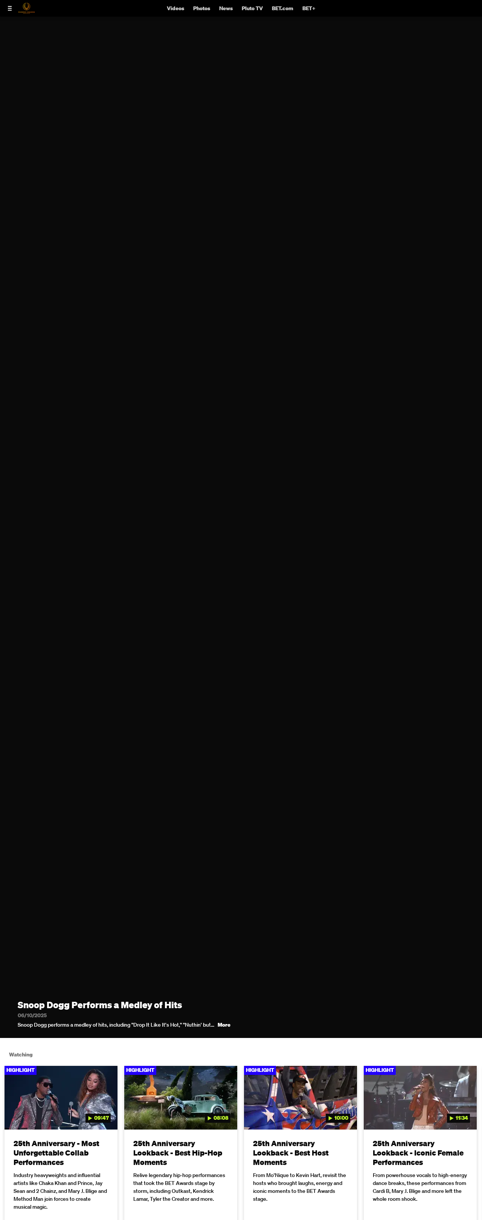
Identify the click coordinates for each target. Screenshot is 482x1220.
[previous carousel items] (13, 1113)
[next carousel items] (469, 1113)
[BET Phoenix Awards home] (26, 11)
